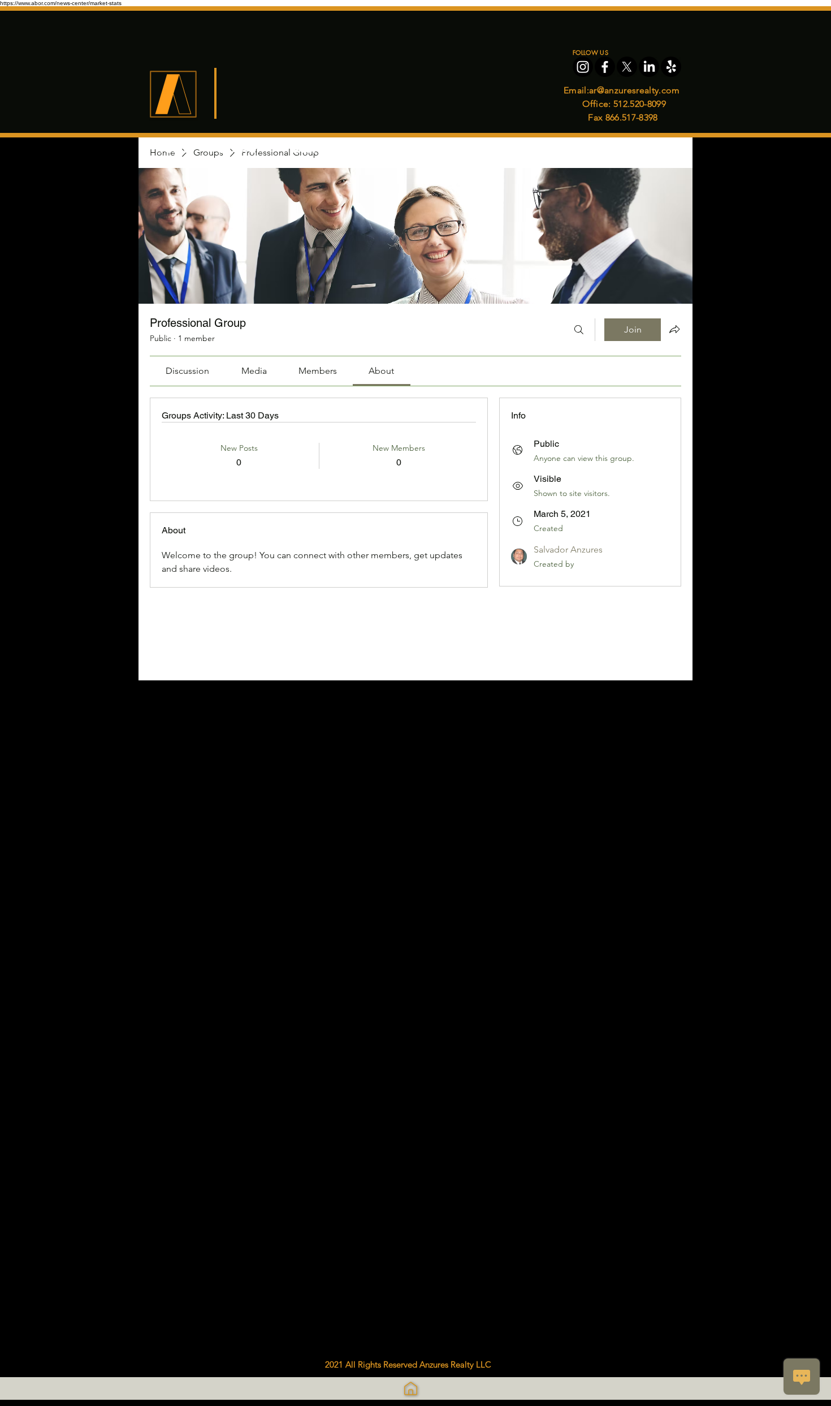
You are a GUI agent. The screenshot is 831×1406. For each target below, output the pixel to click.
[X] (627, 67)
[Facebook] (605, 67)
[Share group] (674, 329)
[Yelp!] (671, 67)
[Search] (579, 329)
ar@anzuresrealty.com (634, 90)
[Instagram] (583, 67)
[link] (187, 370)
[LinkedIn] (649, 67)
